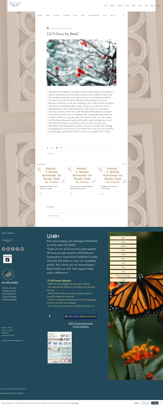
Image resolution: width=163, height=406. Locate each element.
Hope (123, 259)
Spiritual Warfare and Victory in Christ (48, 187)
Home (123, 238)
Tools (123, 271)
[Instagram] (17, 249)
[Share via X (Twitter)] (52, 148)
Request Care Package (123, 276)
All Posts (40, 15)
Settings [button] (136, 403)
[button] (123, 15)
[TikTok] (13, 249)
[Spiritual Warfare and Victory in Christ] (51, 175)
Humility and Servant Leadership (109, 187)
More (112, 15)
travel (105, 15)
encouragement (93, 15)
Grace (14, 4)
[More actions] (115, 28)
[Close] (161, 402)
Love (123, 263)
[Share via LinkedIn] (57, 148)
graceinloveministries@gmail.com (12, 340)
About (123, 242)
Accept (155, 403)
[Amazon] (3, 249)
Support (123, 246)
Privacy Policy (74, 403)
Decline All (145, 403)
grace (75, 15)
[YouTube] (22, 249)
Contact (123, 280)
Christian (56, 15)
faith (48, 15)
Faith (123, 254)
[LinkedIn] (8, 249)
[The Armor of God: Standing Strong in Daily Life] (81, 175)
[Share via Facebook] (47, 148)
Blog (123, 267)
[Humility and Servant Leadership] (112, 175)
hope (83, 15)
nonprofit (66, 15)
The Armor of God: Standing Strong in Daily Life (81, 187)
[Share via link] (61, 148)
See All (124, 164)
